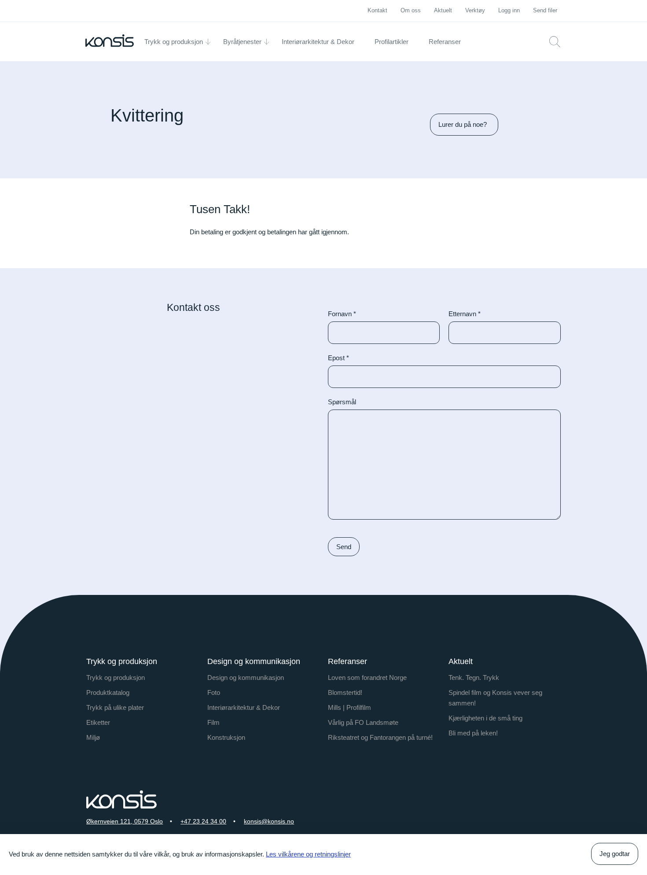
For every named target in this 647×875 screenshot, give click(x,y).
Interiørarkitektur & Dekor (243, 707)
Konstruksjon (226, 737)
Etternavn (464, 314)
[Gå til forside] (109, 40)
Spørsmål (342, 402)
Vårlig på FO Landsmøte (363, 722)
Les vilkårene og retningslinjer (308, 854)
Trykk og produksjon (115, 677)
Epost (338, 358)
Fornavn (342, 314)
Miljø (93, 737)
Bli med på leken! (473, 733)
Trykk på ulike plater (115, 707)
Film (213, 722)
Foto (213, 692)
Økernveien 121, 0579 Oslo (124, 821)
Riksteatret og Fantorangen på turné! (380, 737)
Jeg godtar (614, 853)
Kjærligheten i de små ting (485, 718)
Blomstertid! (345, 692)
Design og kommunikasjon (245, 677)
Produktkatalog (107, 692)
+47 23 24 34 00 (203, 821)
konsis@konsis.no (269, 821)
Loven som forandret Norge (367, 677)
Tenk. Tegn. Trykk (473, 677)
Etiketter (98, 722)
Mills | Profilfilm (349, 707)
